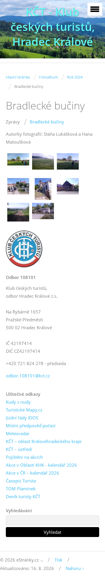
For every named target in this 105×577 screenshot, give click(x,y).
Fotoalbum (48, 77)
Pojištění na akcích (24, 457)
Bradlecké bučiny (47, 122)
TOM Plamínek (21, 488)
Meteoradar (17, 433)
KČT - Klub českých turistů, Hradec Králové (52, 26)
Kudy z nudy (18, 402)
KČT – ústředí (19, 449)
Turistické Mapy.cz (24, 410)
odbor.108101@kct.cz (28, 376)
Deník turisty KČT (23, 496)
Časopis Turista (21, 481)
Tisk (58, 560)
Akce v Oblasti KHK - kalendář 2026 (41, 465)
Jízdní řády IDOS (22, 418)
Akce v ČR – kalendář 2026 (32, 473)
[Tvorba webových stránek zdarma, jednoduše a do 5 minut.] (42, 560)
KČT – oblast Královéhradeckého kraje (43, 441)
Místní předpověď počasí (30, 425)
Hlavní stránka (18, 77)
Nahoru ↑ (75, 568)
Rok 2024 (75, 77)
